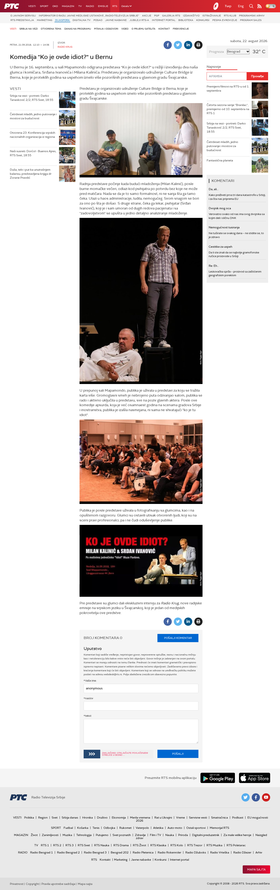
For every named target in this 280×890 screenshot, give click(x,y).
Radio (90, 6)
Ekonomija (119, 817)
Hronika (87, 817)
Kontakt (164, 28)
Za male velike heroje (237, 835)
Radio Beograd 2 (68, 852)
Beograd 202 (120, 852)
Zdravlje (140, 835)
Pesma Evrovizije (224, 20)
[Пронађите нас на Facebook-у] (256, 797)
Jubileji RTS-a (139, 20)
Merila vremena (140, 817)
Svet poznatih (122, 835)
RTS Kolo (176, 845)
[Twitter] (178, 45)
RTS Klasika (158, 845)
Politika (29, 817)
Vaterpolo (142, 828)
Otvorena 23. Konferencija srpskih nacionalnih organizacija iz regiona (32, 135)
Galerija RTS (171, 15)
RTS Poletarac (236, 845)
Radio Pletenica (143, 852)
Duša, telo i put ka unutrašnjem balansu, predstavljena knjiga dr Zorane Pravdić (30, 173)
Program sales (251, 20)
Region (43, 817)
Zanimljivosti (50, 835)
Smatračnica (219, 817)
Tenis (95, 828)
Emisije (103, 6)
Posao (97, 20)
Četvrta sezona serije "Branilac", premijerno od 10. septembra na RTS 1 (228, 109)
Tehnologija (84, 835)
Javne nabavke (116, 20)
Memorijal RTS (219, 828)
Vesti (32, 6)
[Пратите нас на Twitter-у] (245, 797)
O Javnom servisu (23, 15)
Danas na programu (77, 28)
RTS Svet (84, 845)
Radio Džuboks (195, 852)
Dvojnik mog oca (220, 208)
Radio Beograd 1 (41, 852)
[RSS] (259, 6)
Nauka (169, 835)
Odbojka (109, 828)
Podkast (237, 817)
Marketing (44, 20)
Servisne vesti (198, 817)
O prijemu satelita (143, 28)
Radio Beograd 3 (95, 852)
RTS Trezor (194, 845)
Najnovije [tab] (214, 66)
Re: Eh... (214, 266)
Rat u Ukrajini (163, 817)
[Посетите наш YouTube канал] (266, 797)
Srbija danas (70, 817)
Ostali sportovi (196, 828)
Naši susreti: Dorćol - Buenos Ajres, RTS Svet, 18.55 (33, 153)
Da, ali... (214, 189)
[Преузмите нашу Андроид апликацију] (217, 778)
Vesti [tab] (15, 88)
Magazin (68, 6)
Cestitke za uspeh (220, 246)
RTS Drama (121, 845)
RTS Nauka (101, 845)
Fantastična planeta (220, 160)
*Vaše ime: (90, 680)
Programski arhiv (252, 15)
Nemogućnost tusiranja (224, 227)
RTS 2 (57, 845)
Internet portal (163, 20)
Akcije (146, 15)
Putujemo (102, 835)
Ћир (228, 6)
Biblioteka (185, 20)
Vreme (180, 817)
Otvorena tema (51, 28)
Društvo (102, 817)
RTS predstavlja (22, 20)
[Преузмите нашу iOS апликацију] (254, 778)
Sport (44, 6)
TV (80, 6)
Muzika (67, 835)
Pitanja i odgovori (106, 28)
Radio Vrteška (219, 852)
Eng (241, 6)
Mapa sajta (256, 869)
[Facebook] (168, 45)
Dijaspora (62, 20)
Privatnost (16, 884)
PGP (156, 15)
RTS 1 (45, 845)
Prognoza (216, 51)
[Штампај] (198, 45)
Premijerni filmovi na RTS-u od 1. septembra (228, 88)
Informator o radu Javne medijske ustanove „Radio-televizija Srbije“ (89, 15)
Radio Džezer (242, 852)
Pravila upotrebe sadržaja (58, 884)
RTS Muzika (214, 845)
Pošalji (178, 753)
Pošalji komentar (178, 638)
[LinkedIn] (188, 45)
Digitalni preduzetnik (205, 835)
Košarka (82, 828)
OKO (55, 6)
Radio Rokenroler (169, 852)
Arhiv (258, 852)
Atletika (158, 828)
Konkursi (202, 20)
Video (125, 28)
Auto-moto (174, 828)
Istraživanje (211, 15)
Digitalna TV (82, 20)
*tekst (87, 716)
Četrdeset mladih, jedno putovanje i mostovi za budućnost (33, 116)
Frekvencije (181, 28)
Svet (55, 817)
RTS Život (139, 845)
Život (34, 835)
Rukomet (125, 828)
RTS (114, 6)
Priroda (183, 835)
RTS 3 (69, 845)
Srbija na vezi (28, 28)
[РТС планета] (216, 6)
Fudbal (68, 828)
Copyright (32, 884)
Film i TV (155, 835)
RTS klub (230, 15)
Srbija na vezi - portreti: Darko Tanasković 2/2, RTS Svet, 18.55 (31, 98)
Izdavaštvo (191, 15)
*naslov (88, 698)
